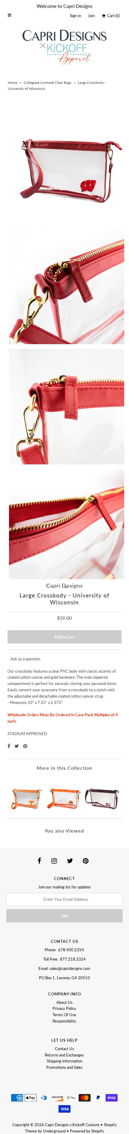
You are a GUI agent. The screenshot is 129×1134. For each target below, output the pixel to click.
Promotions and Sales (64, 1067)
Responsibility (64, 1021)
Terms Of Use (64, 1014)
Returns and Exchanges (64, 1055)
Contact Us (64, 1048)
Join (91, 15)
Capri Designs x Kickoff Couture (72, 1124)
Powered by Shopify (87, 1131)
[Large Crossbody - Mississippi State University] (102, 794)
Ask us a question (25, 658)
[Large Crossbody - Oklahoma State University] (64, 794)
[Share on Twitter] (17, 746)
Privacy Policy (64, 1008)
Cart (112, 15)
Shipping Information (64, 1061)
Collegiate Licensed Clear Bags (47, 82)
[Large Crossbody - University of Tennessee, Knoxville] (26, 794)
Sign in (75, 15)
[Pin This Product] (25, 746)
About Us (64, 1002)
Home (12, 82)
